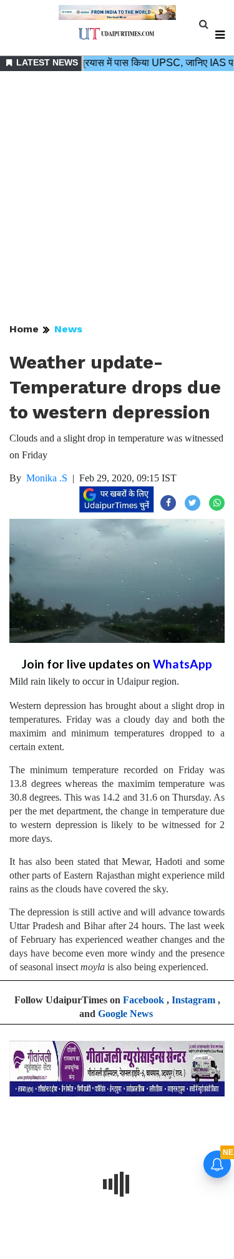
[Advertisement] (117, 198)
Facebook (143, 1000)
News (68, 329)
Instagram (193, 1000)
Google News (125, 1013)
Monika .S (46, 478)
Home (24, 329)
